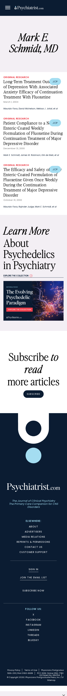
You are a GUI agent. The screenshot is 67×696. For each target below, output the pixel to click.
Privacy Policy (13, 670)
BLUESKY (33, 640)
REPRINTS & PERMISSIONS (33, 542)
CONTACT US (34, 547)
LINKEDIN (33, 630)
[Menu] (7, 8)
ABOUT (33, 526)
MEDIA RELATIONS (33, 536)
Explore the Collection (16, 275)
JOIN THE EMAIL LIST (33, 577)
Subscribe (33, 394)
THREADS (33, 635)
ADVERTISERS (33, 531)
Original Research (16, 77)
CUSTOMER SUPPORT (33, 552)
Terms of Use (30, 670)
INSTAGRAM (33, 625)
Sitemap (51, 680)
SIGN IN (33, 569)
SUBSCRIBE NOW (33, 590)
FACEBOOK (33, 619)
